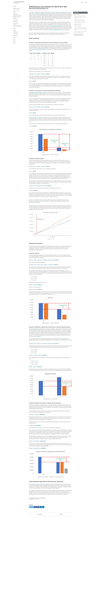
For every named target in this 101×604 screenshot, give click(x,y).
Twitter (14, 30)
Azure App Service (19, 2)
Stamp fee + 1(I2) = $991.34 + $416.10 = (39, 73)
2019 (14, 38)
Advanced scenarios (77, 24)
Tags (82, 2)
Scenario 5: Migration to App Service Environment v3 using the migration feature (80, 28)
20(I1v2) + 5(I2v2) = (35, 284)
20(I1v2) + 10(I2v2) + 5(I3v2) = (38, 355)
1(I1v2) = (32, 81)
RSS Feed (15, 31)
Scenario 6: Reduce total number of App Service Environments (80, 32)
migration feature (34, 328)
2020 (14, 37)
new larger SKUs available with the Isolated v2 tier (39, 49)
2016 (14, 41)
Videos (14, 12)
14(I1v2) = (33, 190)
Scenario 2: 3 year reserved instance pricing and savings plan (80, 20)
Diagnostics (15, 13)
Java (14, 11)
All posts (14, 42)
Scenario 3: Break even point (79, 22)
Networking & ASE (16, 10)
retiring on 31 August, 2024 (61, 12)
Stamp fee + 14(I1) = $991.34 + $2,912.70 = (40, 185)
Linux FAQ (15, 24)
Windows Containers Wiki (17, 25)
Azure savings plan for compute (35, 117)
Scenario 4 (38, 336)
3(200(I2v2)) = (35, 425)
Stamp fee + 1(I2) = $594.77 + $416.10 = (39, 106)
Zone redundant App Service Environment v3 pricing (79, 35)
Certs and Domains (16, 14)
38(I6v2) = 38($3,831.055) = (37, 448)
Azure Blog (15, 32)
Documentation (15, 23)
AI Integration (15, 19)
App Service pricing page (56, 29)
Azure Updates (15, 33)
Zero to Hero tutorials (17, 26)
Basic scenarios (76, 14)
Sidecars (14, 18)
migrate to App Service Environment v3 (44, 13)
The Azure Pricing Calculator (56, 25)
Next (61, 514)
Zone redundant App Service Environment (37, 484)
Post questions (32, 497)
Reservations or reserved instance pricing (37, 92)
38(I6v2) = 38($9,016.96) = (37, 441)
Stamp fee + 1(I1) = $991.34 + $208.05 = (39, 166)
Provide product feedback (40, 497)
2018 (14, 39)
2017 (14, 40)
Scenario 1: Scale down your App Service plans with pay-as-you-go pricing (80, 17)
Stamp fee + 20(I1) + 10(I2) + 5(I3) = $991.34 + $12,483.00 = (44, 259)
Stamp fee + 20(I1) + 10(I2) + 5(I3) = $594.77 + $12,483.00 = (43, 264)
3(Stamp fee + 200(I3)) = (37, 414)
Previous (40, 514)
